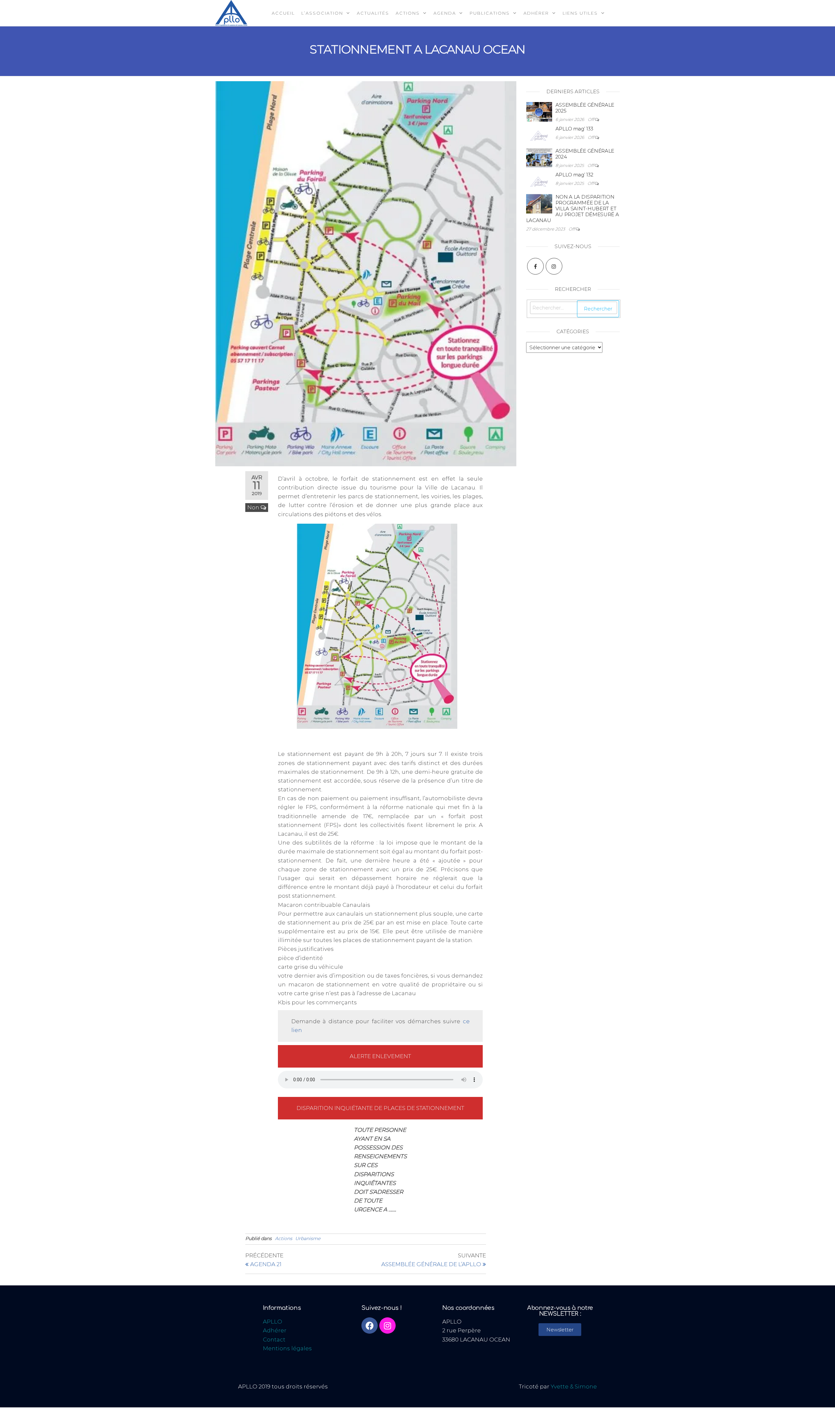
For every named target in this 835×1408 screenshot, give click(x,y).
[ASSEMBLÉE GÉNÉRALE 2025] (539, 106)
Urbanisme (307, 1238)
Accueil (283, 13)
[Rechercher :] (574, 309)
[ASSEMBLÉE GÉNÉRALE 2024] (539, 152)
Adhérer (536, 13)
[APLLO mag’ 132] (539, 175)
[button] (560, 1329)
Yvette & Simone (574, 1386)
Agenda (444, 13)
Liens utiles (580, 13)
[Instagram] (554, 266)
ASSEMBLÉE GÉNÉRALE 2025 (585, 108)
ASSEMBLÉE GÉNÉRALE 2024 (585, 154)
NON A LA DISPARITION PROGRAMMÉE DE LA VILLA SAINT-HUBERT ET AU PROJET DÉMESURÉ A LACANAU (572, 208)
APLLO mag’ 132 (574, 175)
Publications (490, 13)
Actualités (373, 13)
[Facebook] (535, 266)
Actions (408, 13)
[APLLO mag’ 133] (539, 130)
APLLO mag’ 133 (574, 129)
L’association (322, 13)
